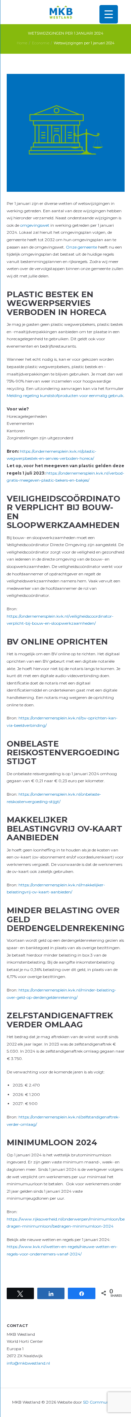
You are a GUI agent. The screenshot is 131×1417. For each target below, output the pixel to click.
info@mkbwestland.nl (28, 1363)
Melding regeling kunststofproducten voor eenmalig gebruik (65, 395)
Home (22, 43)
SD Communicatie (101, 1402)
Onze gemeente (81, 247)
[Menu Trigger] (108, 14)
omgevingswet (34, 225)
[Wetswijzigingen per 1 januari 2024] (66, 133)
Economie (40, 43)
